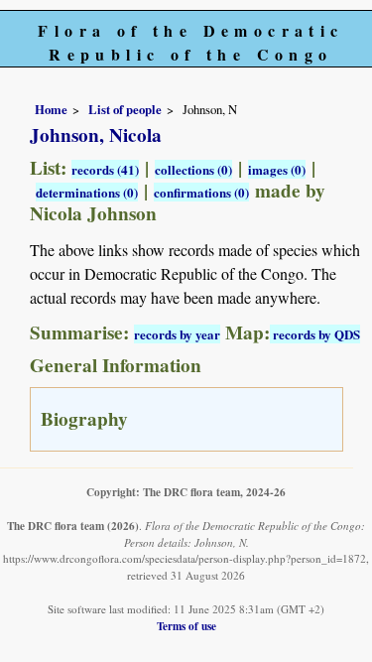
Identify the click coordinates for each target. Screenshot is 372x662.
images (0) (277, 169)
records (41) (105, 169)
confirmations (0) (201, 192)
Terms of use (186, 625)
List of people (125, 109)
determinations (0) (87, 192)
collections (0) (193, 169)
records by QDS (315, 334)
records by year (177, 334)
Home (51, 109)
